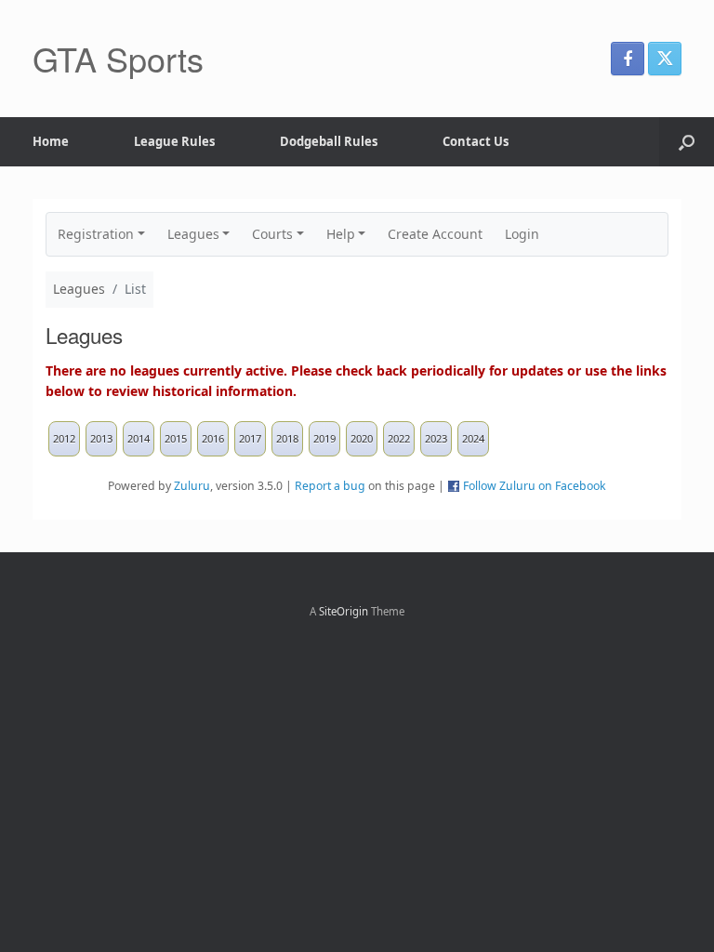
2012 (64, 438)
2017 (250, 438)
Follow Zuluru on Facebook (534, 486)
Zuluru (192, 486)
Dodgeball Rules (328, 141)
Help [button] (340, 234)
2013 (101, 438)
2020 (361, 438)
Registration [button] (96, 234)
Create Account (435, 234)
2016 (213, 438)
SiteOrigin (343, 611)
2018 (287, 438)
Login (522, 234)
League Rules (174, 141)
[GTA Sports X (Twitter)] (664, 58)
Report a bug (330, 486)
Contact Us (476, 141)
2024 (473, 438)
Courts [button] (272, 234)
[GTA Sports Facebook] (627, 58)
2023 (436, 438)
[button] (686, 141)
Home (51, 141)
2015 (176, 438)
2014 (138, 438)
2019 (324, 438)
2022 (399, 438)
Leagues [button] (193, 234)
